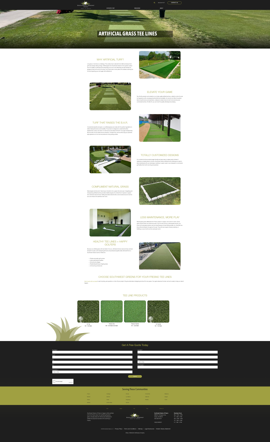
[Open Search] (154, 2)
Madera (88, 402)
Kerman (127, 402)
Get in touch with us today (90, 281)
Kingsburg (128, 399)
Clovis (166, 399)
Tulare (107, 399)
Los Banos (128, 396)
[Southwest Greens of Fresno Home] (85, 4)
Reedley (146, 399)
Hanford (108, 396)
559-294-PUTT (161, 2)
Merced (88, 396)
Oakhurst (147, 396)
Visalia (88, 399)
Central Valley (109, 402)
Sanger (166, 396)
